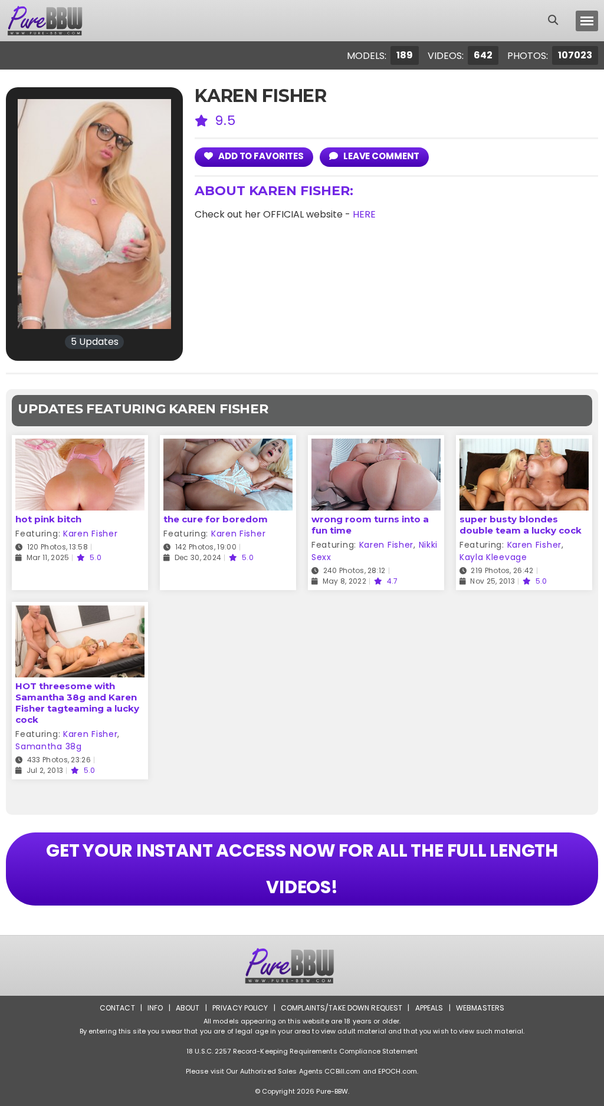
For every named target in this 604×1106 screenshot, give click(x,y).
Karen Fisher (90, 533)
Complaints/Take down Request (341, 1008)
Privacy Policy (240, 1008)
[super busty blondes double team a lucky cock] (524, 446)
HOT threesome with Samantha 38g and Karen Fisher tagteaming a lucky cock (77, 702)
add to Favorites (260, 156)
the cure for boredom (215, 519)
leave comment (380, 156)
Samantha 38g (48, 746)
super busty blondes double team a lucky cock (520, 525)
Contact (117, 1008)
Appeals (429, 1008)
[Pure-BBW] (55, 20)
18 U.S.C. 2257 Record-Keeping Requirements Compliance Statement (302, 1051)
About (188, 1008)
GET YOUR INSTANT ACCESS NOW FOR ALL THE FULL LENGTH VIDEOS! (302, 869)
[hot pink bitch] (80, 446)
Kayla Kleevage (493, 557)
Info (155, 1008)
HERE (364, 214)
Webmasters (480, 1008)
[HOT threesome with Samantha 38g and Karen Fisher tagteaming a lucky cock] (80, 613)
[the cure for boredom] (228, 446)
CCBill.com (342, 1071)
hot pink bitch (48, 519)
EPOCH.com (397, 1071)
